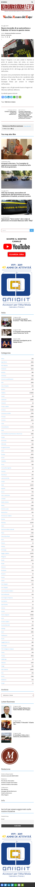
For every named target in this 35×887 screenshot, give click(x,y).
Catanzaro (3, 399)
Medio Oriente (5, 502)
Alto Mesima (4, 365)
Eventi (2, 457)
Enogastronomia (5, 447)
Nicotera (3, 522)
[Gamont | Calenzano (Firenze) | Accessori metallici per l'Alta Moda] (16, 285)
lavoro (3, 492)
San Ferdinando (5, 594)
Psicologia (3, 550)
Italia (2, 485)
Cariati (3, 396)
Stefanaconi (4, 635)
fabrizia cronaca (10, 102)
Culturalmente (5, 427)
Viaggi (2, 666)
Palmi (2, 526)
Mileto (3, 505)
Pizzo (2, 539)
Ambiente (3, 369)
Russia (3, 577)
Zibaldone (3, 679)
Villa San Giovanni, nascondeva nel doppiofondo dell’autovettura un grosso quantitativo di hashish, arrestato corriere (16, 194)
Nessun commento (6, 35)
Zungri (3, 683)
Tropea (3, 656)
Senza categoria (5, 615)
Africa (2, 358)
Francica (3, 471)
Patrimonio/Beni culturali (7, 529)
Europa (3, 454)
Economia (3, 440)
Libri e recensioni (5, 495)
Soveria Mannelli (5, 625)
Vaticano (3, 662)
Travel (2, 652)
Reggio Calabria (5, 553)
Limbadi (3, 498)
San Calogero (4, 584)
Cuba (2, 423)
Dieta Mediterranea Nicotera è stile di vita (11, 434)
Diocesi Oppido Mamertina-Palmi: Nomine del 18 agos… (22, 708)
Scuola (3, 611)
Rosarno (3, 574)
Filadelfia (3, 461)
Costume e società (6, 413)
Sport (2, 632)
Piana (2, 533)
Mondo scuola (4, 509)
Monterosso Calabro (6, 515)
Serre (2, 618)
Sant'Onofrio (4, 604)
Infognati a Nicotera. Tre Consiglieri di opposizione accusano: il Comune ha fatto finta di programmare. (16, 165)
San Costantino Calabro (7, 591)
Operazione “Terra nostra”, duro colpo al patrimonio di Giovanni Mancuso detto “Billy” (17, 220)
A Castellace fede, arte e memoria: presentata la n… (21, 735)
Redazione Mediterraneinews (13, 33)
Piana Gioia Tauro (5, 536)
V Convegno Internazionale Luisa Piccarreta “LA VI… (22, 332)
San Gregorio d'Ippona (7, 597)
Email (2, 819)
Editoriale (3, 444)
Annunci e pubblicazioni (7, 379)
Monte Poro (4, 512)
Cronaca (3, 416)
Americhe (3, 375)
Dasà (2, 430)
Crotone (3, 420)
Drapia (3, 437)
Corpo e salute (5, 406)
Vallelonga (3, 659)
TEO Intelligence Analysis (7, 649)
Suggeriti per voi (5, 642)
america (3, 372)
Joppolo (3, 488)
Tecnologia (4, 645)
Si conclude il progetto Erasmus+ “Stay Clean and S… (22, 319)
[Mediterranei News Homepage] (9, 756)
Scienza (3, 608)
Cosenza (3, 410)
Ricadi (2, 560)
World (2, 676)
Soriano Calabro (5, 621)
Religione (3, 556)
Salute (2, 580)
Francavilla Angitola (6, 468)
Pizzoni (3, 543)
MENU (5, 2)
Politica (3, 546)
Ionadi (3, 481)
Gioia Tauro (4, 474)
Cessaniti (3, 403)
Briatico (3, 389)
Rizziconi (3, 567)
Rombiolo (3, 570)
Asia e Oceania (4, 386)
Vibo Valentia (4, 669)
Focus (2, 464)
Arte (2, 382)
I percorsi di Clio (5, 478)
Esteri (2, 451)
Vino (2, 673)
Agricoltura (4, 362)
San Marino (4, 601)
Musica (3, 519)
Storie (2, 638)
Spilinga (3, 628)
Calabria (3, 393)
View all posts (27, 126)
